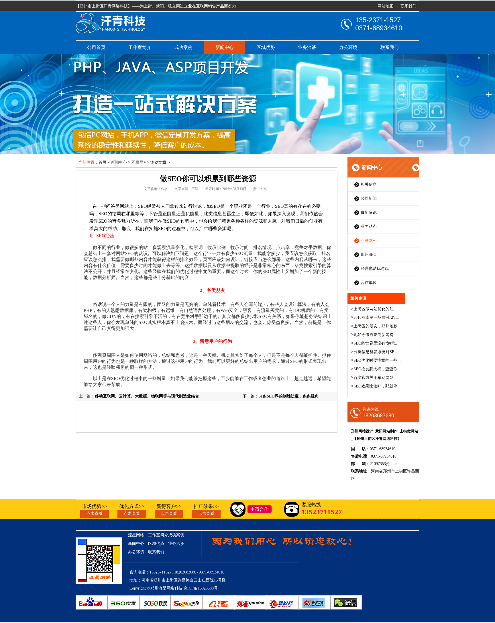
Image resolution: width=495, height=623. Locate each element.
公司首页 (96, 47)
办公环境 (348, 47)
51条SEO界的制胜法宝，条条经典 (289, 396)
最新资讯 (369, 212)
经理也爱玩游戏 (375, 268)
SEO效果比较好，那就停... (377, 386)
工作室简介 (139, 47)
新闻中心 (224, 47)
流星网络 (136, 535)
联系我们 (408, 6)
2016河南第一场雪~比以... (376, 317)
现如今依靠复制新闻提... (375, 335)
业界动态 (369, 226)
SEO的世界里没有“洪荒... (375, 343)
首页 (103, 162)
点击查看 (95, 513)
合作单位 (369, 282)
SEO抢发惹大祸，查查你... (377, 369)
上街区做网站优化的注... (375, 309)
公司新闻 (369, 198)
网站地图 (386, 6)
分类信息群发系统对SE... (375, 352)
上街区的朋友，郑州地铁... (377, 326)
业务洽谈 (307, 47)
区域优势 (266, 47)
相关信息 (369, 184)
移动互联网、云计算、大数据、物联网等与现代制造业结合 (147, 396)
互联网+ (368, 240)
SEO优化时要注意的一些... (377, 360)
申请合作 (259, 509)
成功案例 (183, 47)
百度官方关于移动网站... (375, 377)
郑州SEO (368, 254)
